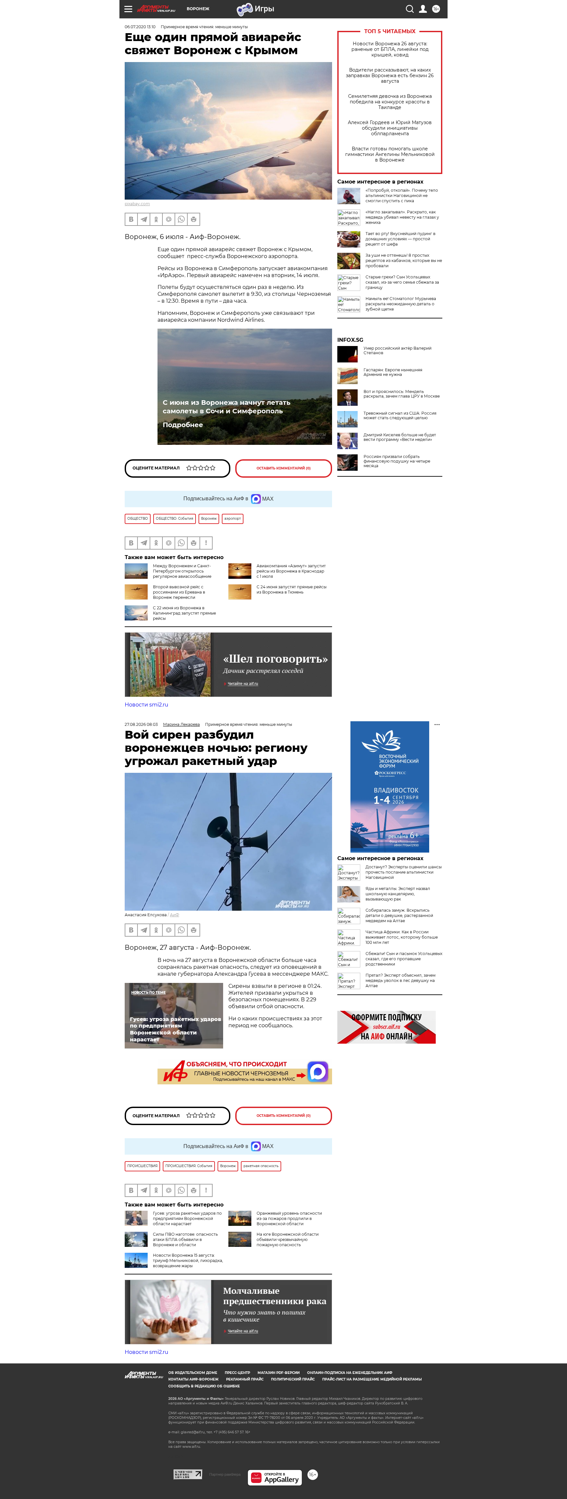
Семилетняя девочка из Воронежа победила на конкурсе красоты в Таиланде (390, 102)
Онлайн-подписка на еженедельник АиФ (349, 1373)
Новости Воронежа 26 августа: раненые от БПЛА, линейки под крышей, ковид (390, 49)
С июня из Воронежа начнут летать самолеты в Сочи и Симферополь (226, 407)
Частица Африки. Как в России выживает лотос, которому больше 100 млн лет (402, 937)
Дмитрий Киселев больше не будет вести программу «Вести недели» (400, 437)
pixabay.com (137, 203)
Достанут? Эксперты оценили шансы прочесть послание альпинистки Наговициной (404, 872)
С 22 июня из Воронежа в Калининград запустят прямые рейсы (184, 613)
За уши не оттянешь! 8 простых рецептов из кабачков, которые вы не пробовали (404, 260)
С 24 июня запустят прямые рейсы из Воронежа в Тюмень (291, 589)
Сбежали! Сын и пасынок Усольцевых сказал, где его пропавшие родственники (404, 959)
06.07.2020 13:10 (140, 26)
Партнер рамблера (225, 1474)
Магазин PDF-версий (279, 1373)
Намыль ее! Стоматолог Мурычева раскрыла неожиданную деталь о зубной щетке (401, 304)
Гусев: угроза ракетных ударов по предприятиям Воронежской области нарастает (187, 1218)
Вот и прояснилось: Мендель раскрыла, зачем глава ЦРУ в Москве (402, 394)
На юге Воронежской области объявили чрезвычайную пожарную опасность (288, 1239)
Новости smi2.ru (146, 705)
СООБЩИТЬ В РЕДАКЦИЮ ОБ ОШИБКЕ (204, 1386)
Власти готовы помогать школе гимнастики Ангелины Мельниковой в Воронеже (390, 154)
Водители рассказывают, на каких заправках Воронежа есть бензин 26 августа (390, 75)
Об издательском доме (192, 1373)
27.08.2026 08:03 (141, 724)
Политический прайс (293, 1379)
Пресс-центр (237, 1373)
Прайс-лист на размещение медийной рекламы (372, 1379)
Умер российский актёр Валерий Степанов (397, 350)
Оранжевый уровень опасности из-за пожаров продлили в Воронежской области (289, 1218)
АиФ (174, 914)
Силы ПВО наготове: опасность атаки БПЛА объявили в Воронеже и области (185, 1239)
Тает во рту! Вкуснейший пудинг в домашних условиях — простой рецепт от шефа (400, 239)
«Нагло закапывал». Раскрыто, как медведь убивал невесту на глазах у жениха (402, 217)
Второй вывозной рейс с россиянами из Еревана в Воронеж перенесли (179, 592)
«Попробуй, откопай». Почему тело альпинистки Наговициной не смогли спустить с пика (402, 195)
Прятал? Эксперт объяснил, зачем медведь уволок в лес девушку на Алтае (400, 980)
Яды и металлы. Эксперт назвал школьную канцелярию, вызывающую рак (398, 894)
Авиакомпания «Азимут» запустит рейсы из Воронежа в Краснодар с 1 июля (291, 571)
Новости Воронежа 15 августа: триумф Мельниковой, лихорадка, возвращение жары (188, 1260)
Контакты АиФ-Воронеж (193, 1379)
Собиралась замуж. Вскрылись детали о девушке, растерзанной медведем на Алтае (399, 915)
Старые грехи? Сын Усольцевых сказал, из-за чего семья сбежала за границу (402, 282)
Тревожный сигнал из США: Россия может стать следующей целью (400, 415)
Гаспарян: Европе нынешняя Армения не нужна (393, 372)
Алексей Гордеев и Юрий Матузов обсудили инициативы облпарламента (390, 128)
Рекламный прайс (244, 1379)
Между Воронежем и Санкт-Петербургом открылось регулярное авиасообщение (182, 571)
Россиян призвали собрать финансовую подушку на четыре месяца (397, 461)
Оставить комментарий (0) (284, 468)
